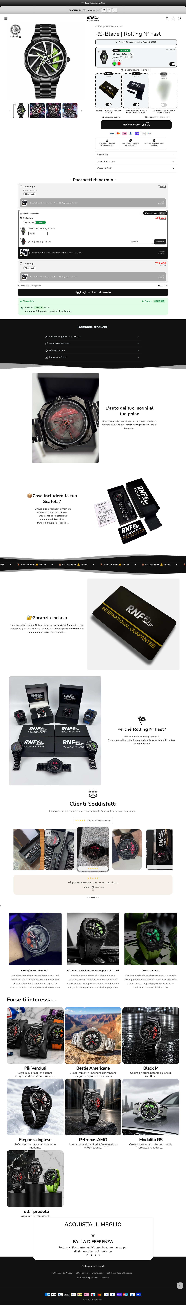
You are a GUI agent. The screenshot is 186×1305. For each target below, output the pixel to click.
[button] (6, 18)
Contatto (105, 1277)
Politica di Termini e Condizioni (89, 1273)
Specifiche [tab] (102, 154)
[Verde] (114, 64)
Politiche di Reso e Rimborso (119, 1273)
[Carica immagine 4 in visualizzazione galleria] (53, 110)
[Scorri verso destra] (81, 111)
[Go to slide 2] (91, 1255)
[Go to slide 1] (87, 1255)
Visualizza (160, 242)
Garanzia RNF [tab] (104, 168)
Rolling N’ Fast (96, 1300)
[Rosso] (119, 64)
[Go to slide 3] (95, 1255)
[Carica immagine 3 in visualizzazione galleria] (37, 110)
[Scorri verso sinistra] (10, 111)
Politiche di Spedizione (87, 1277)
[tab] (136, 161)
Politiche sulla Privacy (62, 1273)
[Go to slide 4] (99, 1255)
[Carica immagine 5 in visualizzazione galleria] (69, 110)
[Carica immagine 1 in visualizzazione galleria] (20, 110)
